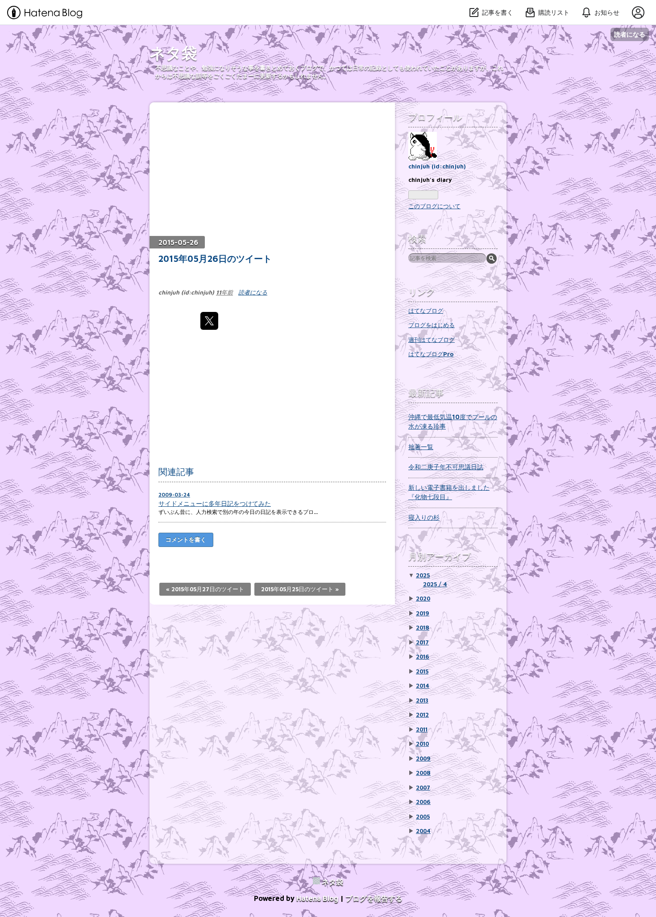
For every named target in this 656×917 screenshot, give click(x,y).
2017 (422, 642)
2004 (423, 830)
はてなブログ (425, 310)
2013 (422, 700)
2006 (423, 801)
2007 (423, 787)
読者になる (629, 34)
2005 (423, 816)
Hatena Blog (317, 898)
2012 (422, 714)
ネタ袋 (173, 52)
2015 (422, 671)
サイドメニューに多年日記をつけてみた (214, 503)
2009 (423, 758)
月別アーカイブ (439, 556)
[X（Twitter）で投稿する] (209, 321)
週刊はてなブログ (431, 339)
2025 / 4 (435, 584)
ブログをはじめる (431, 324)
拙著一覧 (420, 446)
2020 (423, 598)
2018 (422, 627)
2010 (422, 743)
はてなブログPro (430, 354)
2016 (422, 656)
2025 (423, 575)
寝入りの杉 (424, 517)
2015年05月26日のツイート (215, 258)
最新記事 (426, 392)
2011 (422, 729)
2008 (423, 772)
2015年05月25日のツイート (300, 589)
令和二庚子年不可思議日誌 (445, 467)
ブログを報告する (374, 898)
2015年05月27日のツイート (205, 589)
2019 (422, 613)
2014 (422, 685)
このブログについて (434, 206)
